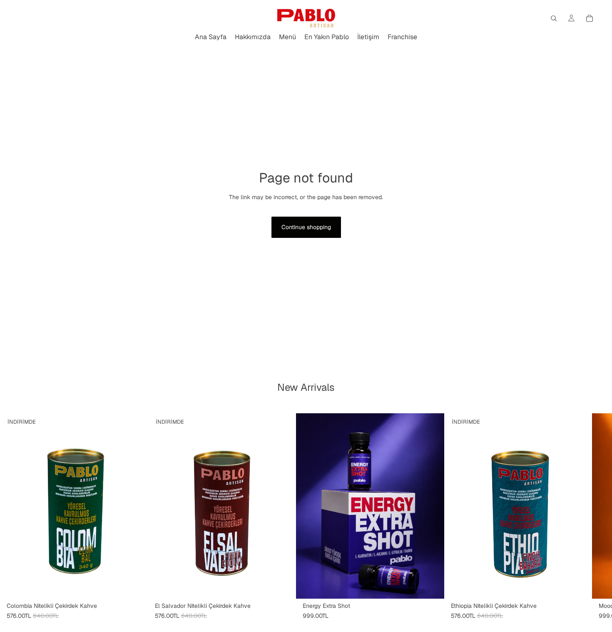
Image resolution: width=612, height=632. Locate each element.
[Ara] (554, 18)
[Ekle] (431, 585)
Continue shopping (306, 227)
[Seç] (135, 585)
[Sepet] (589, 18)
